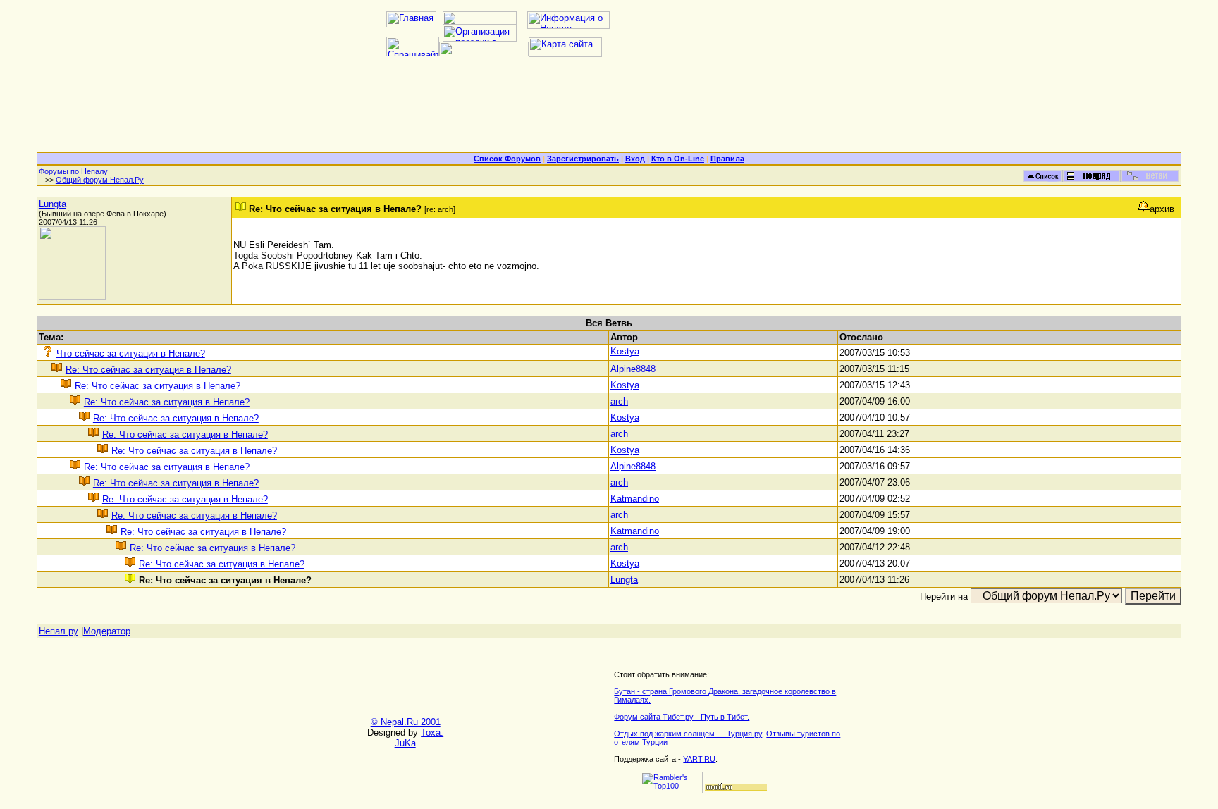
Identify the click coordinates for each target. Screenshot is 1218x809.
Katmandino (634, 498)
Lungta (52, 204)
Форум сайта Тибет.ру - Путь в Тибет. (681, 716)
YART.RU (699, 759)
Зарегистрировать (583, 158)
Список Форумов (507, 158)
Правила (727, 158)
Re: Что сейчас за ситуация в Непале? (148, 369)
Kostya (624, 351)
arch (619, 401)
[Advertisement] (609, 110)
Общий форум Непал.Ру (100, 179)
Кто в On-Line (677, 158)
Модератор (106, 631)
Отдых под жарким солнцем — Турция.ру (688, 733)
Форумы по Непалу (73, 171)
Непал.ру (58, 631)
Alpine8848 (633, 369)
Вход (635, 158)
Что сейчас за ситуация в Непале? (130, 353)
